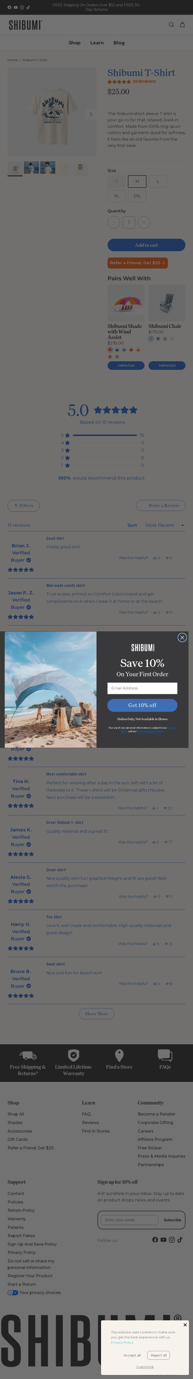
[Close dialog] (182, 637)
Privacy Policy (122, 1342)
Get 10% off (142, 705)
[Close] (185, 1324)
